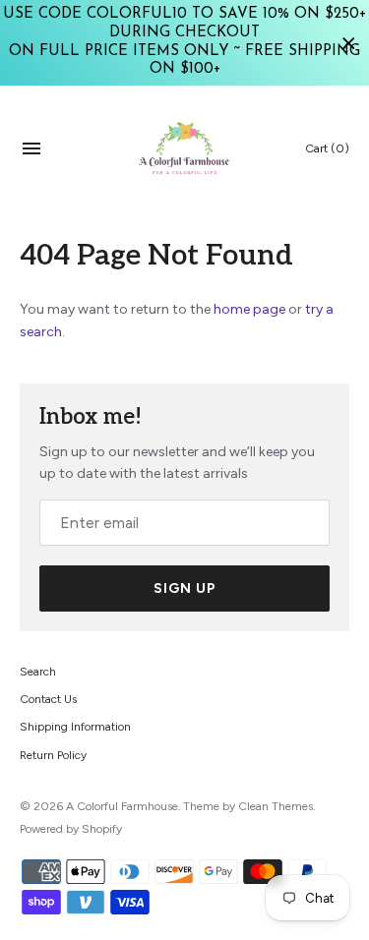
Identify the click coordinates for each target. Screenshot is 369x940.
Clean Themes (275, 806)
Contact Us (48, 699)
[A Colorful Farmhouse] (184, 148)
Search (38, 671)
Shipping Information (75, 727)
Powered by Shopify (71, 829)
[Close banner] (349, 42)
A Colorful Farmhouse (122, 806)
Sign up (185, 588)
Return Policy (53, 755)
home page (249, 309)
